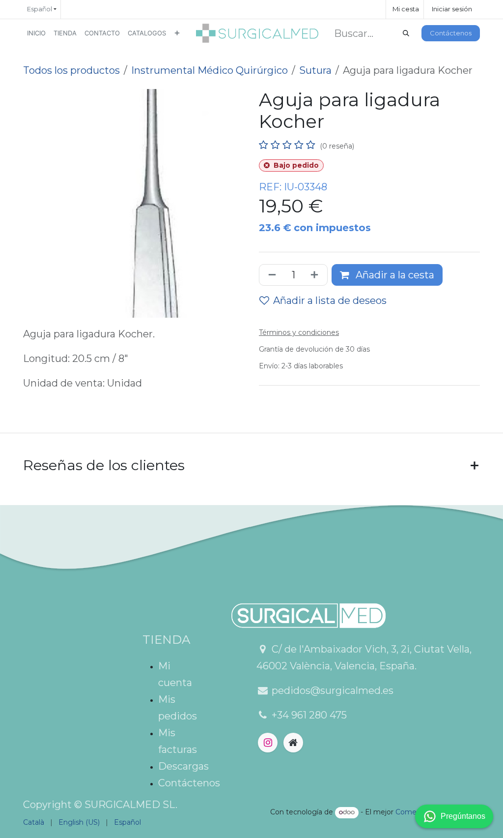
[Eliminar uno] (270, 275)
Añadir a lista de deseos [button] (330, 300)
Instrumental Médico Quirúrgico (209, 70)
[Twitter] (268, 742)
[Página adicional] (293, 742)
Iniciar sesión (452, 9)
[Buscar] (406, 33)
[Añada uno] (316, 275)
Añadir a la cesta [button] (393, 275)
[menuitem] (36, 33)
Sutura (315, 70)
